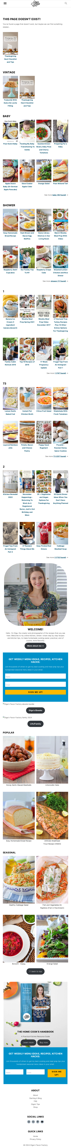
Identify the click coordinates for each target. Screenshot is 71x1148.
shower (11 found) (58, 281)
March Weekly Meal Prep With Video (60, 236)
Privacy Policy (35, 1139)
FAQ (35, 1101)
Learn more (28, 1042)
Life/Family (35, 724)
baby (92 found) (59, 195)
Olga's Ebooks (35, 710)
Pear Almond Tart (60, 184)
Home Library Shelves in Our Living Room (44, 236)
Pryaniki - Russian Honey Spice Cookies (60, 448)
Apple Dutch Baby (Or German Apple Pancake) (10, 186)
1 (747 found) (60, 373)
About (35, 1095)
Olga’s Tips (35, 1104)
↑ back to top (35, 971)
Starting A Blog (35, 1098)
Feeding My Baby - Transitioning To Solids (27, 147)
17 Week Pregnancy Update (44, 365)
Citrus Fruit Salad (43, 411)
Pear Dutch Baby (10, 144)
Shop (35, 1107)
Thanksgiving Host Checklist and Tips (10, 59)
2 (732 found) (60, 557)
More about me (34, 646)
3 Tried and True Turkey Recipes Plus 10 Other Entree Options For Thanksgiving (60, 325)
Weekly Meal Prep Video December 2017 (44, 322)
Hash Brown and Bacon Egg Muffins (27, 236)
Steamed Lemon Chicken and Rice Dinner (60, 273)
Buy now (44, 1042)
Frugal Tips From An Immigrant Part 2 (10, 549)
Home (35, 1136)
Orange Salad (43, 184)
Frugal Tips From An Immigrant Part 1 (60, 365)
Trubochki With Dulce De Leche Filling (10, 103)
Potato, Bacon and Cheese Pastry (27, 448)
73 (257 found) (59, 456)
